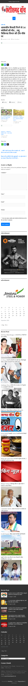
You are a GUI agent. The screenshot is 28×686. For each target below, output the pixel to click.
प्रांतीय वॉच (3, 24)
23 (9, 315)
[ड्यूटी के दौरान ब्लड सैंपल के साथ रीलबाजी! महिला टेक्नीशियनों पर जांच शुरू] (14, 570)
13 (24, 311)
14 (1, 313)
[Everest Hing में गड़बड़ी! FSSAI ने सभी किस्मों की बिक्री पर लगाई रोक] (14, 446)
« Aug (2, 325)
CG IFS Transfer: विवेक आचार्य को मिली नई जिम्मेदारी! (13, 534)
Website (3, 209)
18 (16, 313)
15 (5, 313)
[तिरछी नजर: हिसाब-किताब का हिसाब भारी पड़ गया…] (14, 421)
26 (20, 315)
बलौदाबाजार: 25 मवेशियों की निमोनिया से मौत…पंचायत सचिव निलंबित (6, 133)
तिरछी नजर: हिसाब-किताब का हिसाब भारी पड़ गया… (12, 410)
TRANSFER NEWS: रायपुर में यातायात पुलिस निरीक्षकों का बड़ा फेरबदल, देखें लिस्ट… (17, 616)
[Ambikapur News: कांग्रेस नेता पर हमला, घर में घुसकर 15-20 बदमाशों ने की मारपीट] (14, 398)
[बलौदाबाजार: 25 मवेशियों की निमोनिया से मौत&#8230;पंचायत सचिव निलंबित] (6, 128)
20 (24, 313)
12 (20, 311)
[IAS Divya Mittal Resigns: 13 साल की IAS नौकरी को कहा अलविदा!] (14, 348)
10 (12, 311)
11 (16, 311)
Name (3, 194)
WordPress (10, 681)
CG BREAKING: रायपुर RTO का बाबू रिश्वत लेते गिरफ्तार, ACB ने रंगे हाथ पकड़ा (17, 623)
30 (9, 317)
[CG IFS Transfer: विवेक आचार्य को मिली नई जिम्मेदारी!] (14, 545)
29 (5, 317)
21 (1, 315)
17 (12, 313)
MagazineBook (21, 681)
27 (24, 315)
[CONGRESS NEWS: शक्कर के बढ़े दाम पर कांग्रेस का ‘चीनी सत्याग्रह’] (14, 522)
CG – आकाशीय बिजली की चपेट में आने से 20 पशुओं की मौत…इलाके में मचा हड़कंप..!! (6, 117)
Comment (3, 172)
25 (16, 315)
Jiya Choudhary (16, 39)
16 (9, 313)
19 (20, 313)
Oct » (6, 325)
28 (1, 317)
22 (5, 315)
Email (3, 201)
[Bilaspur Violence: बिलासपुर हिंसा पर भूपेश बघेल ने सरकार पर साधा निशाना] (14, 497)
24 (12, 315)
